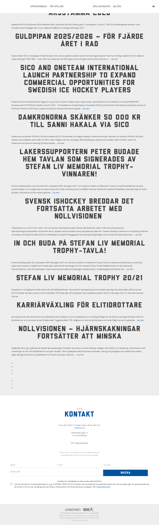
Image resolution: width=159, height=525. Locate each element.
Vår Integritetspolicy (79, 443)
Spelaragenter (101, 6)
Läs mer (114, 59)
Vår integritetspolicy (101, 487)
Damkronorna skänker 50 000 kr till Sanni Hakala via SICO (79, 121)
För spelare (57, 6)
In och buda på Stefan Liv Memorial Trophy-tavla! (79, 247)
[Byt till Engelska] (153, 6)
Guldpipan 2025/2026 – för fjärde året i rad (79, 40)
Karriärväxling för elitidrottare (79, 305)
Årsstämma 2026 (80, 13)
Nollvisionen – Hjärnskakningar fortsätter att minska (79, 333)
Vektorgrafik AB (83, 520)
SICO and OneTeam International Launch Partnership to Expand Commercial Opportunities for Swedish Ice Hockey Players (79, 79)
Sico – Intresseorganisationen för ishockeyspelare (79, 6)
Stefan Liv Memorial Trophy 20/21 (79, 278)
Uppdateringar (38, 6)
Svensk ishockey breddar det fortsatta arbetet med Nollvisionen (79, 209)
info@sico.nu (79, 428)
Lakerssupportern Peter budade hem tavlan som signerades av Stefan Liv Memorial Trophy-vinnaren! (80, 163)
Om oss (117, 6)
